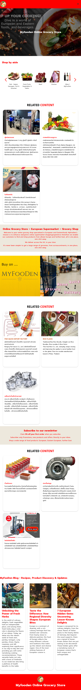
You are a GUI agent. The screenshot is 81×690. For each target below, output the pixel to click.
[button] (78, 4)
